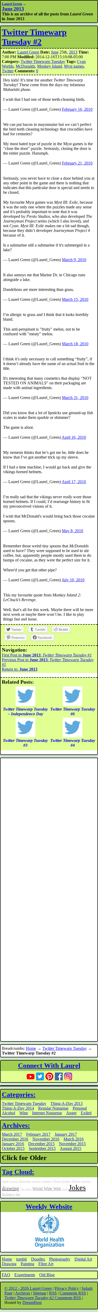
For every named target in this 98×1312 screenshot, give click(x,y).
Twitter (8, 71)
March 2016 (74, 1139)
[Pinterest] (49, 1076)
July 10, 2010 (73, 580)
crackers (86, 1181)
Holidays (8, 1194)
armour (36, 1181)
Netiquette (25, 1181)
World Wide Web (46, 1188)
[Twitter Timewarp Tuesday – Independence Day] (25, 704)
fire (18, 1194)
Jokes (77, 1187)
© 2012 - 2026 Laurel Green (28, 1288)
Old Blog (47, 1275)
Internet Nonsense (47, 1113)
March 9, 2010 (74, 259)
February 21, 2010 (77, 163)
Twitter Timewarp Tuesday (43, 61)
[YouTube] (30, 1076)
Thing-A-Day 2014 (18, 1108)
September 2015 (42, 1148)
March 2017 (12, 1134)
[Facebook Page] (59, 1076)
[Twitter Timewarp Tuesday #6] (72, 704)
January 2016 (13, 1143)
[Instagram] (68, 1076)
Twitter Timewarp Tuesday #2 (34, 36)
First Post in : (47, 655)
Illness (76, 1181)
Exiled (86, 1113)
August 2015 (70, 1148)
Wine (23, 1113)
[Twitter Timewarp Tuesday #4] (72, 736)
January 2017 (66, 1134)
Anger (71, 1113)
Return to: (19, 669)
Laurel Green (12, 4)
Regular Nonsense (53, 1108)
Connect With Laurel (49, 1065)
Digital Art (83, 1259)
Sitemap (39, 1293)
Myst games (74, 66)
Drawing (9, 1264)
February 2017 (38, 1134)
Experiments (24, 1275)
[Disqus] (49, 829)
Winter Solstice (62, 1181)
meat (65, 1189)
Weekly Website (49, 1206)
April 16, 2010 (74, 437)
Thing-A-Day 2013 (66, 1103)
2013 (73, 52)
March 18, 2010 (75, 344)
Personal (80, 1108)
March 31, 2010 (75, 397)
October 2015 (13, 1148)
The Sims (25, 1189)
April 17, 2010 (74, 481)
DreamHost (32, 1302)
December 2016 (15, 1139)
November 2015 (72, 1143)
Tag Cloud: (18, 1172)
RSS (53, 1293)
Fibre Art (45, 1264)
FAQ (6, 1275)
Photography (59, 1259)
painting (47, 1181)
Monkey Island (49, 66)
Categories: (19, 1094)
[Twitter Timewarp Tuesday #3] (25, 736)
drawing (10, 1188)
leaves (14, 1181)
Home (31, 1048)
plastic (5, 1181)
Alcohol (8, 1113)
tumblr (21, 1259)
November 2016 (45, 1139)
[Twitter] (40, 1076)
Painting (27, 1264)
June (55, 52)
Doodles (38, 1259)
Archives (22, 1293)
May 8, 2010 (72, 531)
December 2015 (41, 1143)
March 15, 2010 (75, 299)
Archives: (16, 1125)
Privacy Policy (67, 1288)
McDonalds (25, 66)
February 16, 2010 (77, 109)
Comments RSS (73, 1293)
